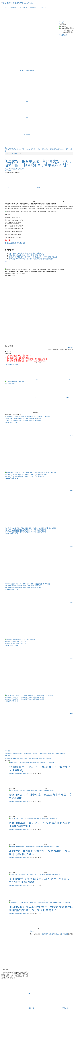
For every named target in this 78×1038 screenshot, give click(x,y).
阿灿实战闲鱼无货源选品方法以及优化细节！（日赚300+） (26, 253)
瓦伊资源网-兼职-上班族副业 (50, 934)
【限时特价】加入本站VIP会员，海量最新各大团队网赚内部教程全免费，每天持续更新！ (41, 908)
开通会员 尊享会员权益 (27, 70)
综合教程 (34, 7)
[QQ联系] (51, 978)
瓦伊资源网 (8, 171)
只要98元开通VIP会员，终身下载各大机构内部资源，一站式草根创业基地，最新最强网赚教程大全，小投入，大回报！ (38, 150)
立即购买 (70, 348)
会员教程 (24, 7)
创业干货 (43, 7)
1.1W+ (35, 398)
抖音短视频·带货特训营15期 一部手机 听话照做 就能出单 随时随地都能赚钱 (31, 259)
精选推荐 (13, 7)
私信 (38, 187)
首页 (5, 7)
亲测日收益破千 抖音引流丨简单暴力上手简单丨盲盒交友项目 (40, 796)
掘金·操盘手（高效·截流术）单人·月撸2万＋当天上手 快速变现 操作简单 (40, 880)
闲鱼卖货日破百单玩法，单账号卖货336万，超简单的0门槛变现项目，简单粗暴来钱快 (38, 162)
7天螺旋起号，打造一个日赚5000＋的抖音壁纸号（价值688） (40, 768)
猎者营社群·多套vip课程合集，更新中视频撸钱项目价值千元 (26, 255)
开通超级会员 (63, 35)
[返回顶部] (30, 993)
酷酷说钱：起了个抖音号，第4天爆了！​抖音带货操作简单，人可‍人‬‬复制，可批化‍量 (33, 257)
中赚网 (32, 931)
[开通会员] (14, 993)
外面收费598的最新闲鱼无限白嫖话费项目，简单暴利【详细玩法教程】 (39, 852)
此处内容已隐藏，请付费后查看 (15, 243)
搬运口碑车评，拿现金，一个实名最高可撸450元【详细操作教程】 (39, 824)
